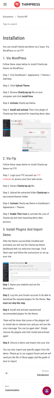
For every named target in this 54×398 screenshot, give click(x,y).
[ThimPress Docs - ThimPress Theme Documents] (27, 4)
